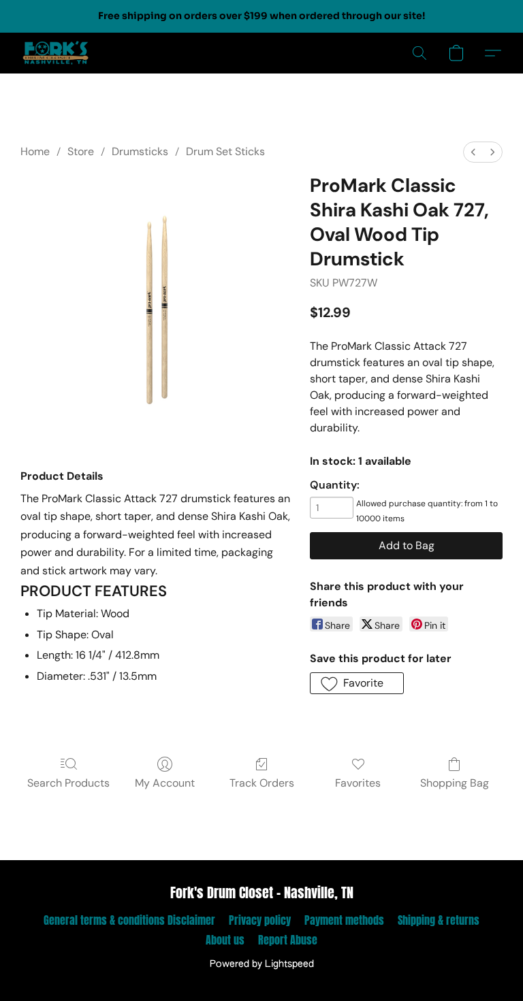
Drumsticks (140, 151)
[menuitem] (473, 152)
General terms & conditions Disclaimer (129, 920)
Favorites (358, 783)
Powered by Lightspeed (262, 964)
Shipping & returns (438, 920)
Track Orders (261, 783)
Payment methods (344, 920)
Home (35, 151)
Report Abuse (287, 940)
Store (80, 151)
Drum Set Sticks (225, 151)
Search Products (68, 783)
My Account (165, 783)
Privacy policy (260, 920)
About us (225, 940)
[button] (56, 53)
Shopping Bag (454, 783)
